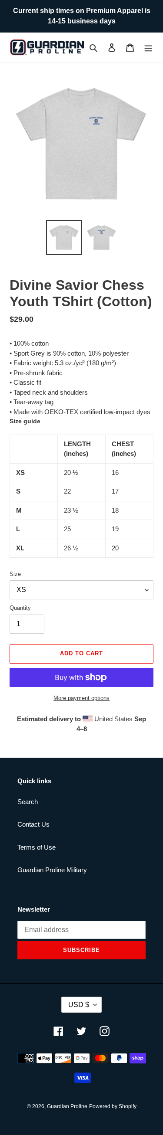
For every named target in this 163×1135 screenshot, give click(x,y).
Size (15, 574)
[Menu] (148, 47)
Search (27, 801)
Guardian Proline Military (52, 869)
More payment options (81, 698)
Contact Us (33, 824)
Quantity (20, 608)
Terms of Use (36, 847)
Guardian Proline (67, 1106)
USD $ (78, 1004)
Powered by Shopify (112, 1106)
